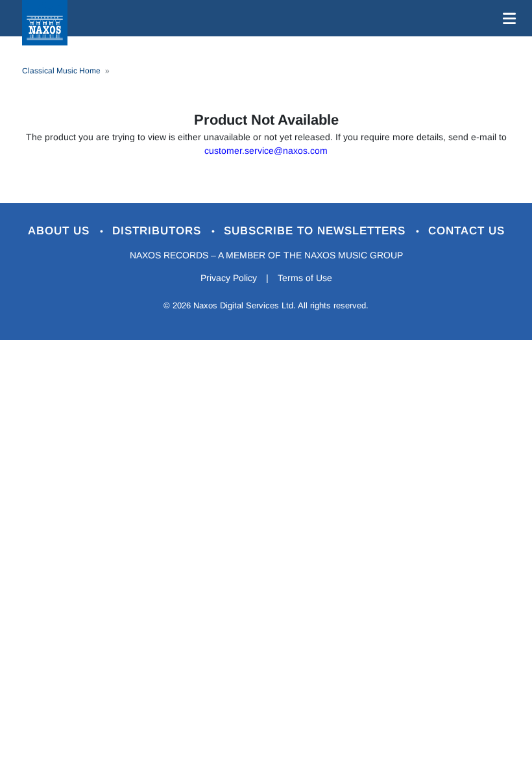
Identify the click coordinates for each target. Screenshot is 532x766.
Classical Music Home (61, 70)
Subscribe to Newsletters (316, 231)
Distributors (158, 231)
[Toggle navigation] (506, 18)
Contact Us (466, 231)
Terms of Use (305, 278)
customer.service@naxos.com (266, 150)
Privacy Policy (228, 278)
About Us (60, 231)
